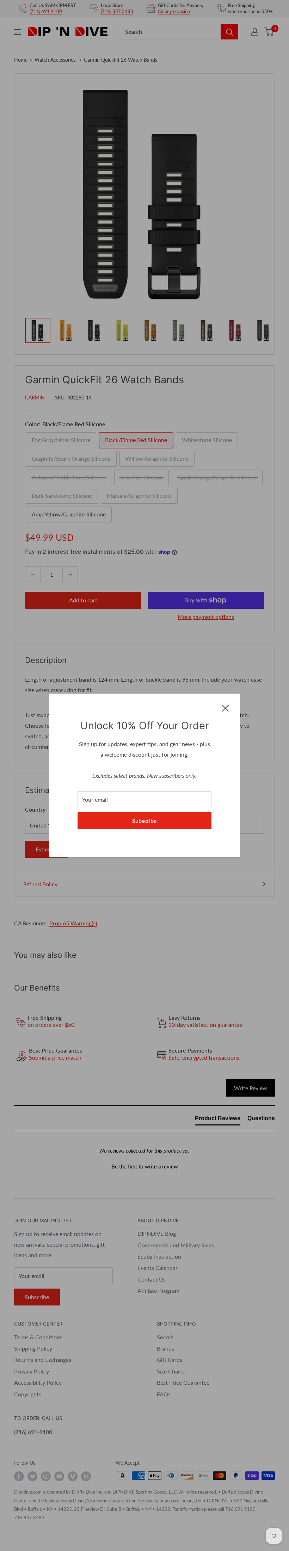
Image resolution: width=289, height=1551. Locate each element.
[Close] (225, 707)
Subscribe (144, 820)
